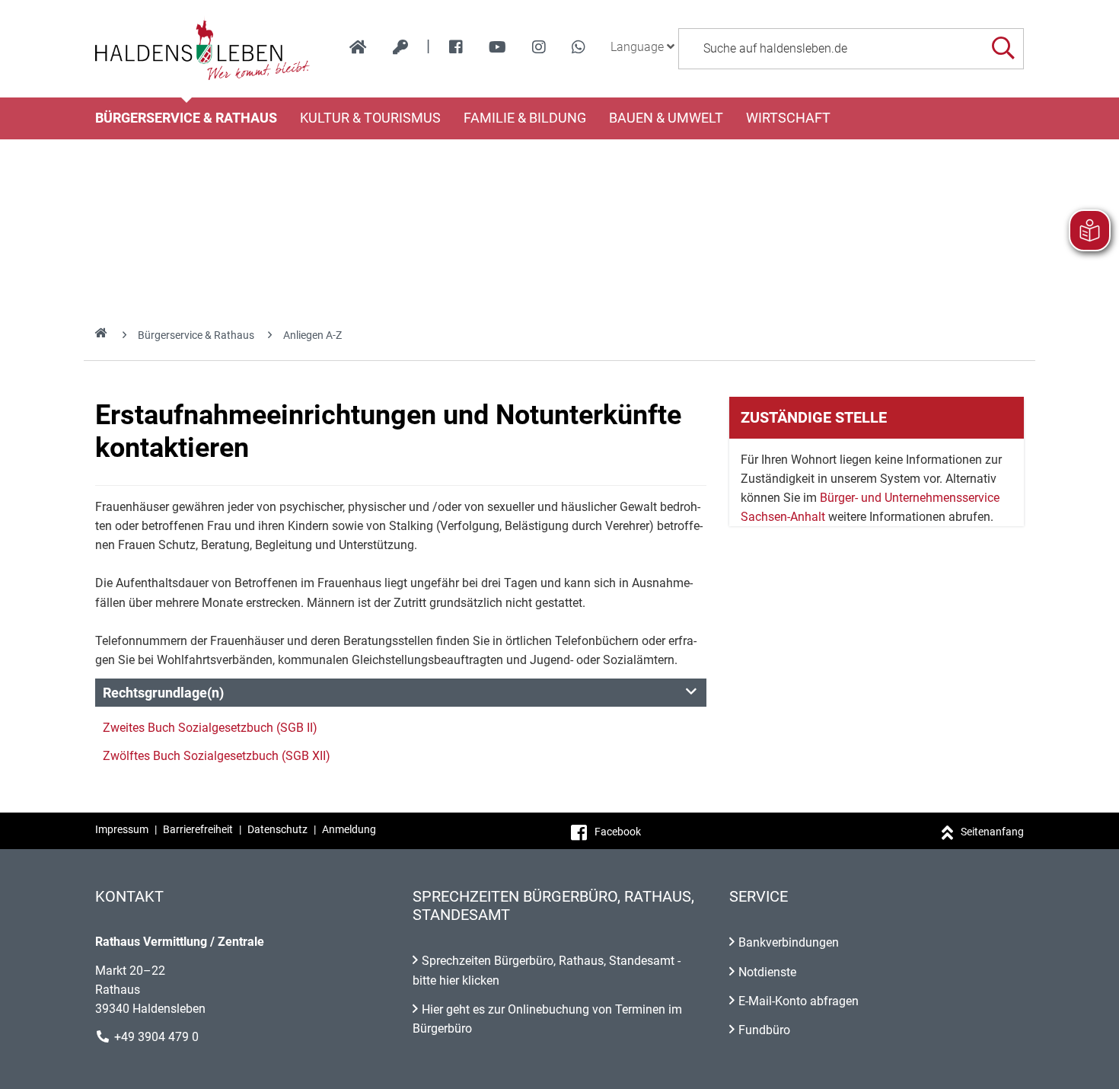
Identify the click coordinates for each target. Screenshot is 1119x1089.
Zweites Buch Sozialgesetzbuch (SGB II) (210, 727)
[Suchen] (1003, 48)
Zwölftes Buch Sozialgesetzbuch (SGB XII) (216, 756)
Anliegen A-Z (312, 335)
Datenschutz (277, 829)
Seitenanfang (992, 832)
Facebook (618, 832)
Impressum (121, 829)
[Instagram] (539, 47)
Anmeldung (349, 829)
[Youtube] (497, 47)
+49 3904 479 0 (156, 1037)
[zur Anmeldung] (400, 47)
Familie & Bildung (525, 118)
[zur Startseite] (358, 47)
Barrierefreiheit (198, 829)
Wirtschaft (788, 118)
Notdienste (767, 972)
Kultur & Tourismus (370, 118)
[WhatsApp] (578, 47)
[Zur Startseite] (203, 48)
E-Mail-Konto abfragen (798, 1001)
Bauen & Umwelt (666, 118)
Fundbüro (764, 1030)
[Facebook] (456, 47)
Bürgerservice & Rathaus (186, 118)
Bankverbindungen (788, 942)
